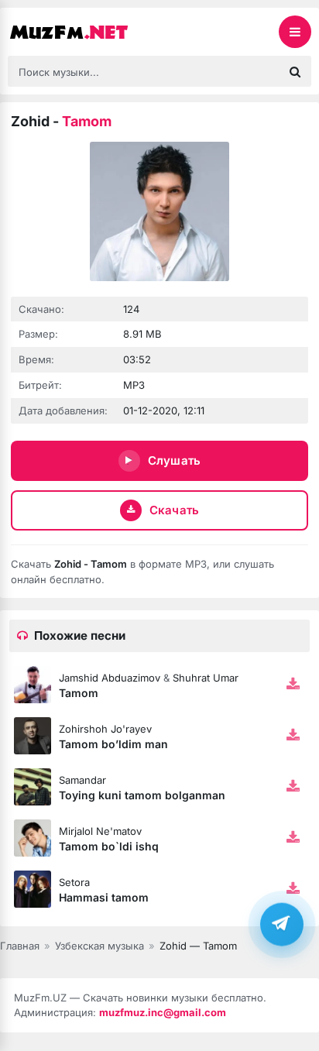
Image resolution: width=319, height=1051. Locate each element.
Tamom (78, 692)
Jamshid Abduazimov (109, 677)
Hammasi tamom (104, 897)
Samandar (82, 780)
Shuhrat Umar (205, 677)
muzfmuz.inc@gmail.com (162, 1012)
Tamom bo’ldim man (113, 743)
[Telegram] (282, 924)
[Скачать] (292, 684)
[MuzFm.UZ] (85, 31)
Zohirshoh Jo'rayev (105, 729)
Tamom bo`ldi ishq (109, 846)
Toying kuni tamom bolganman (142, 795)
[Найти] (295, 71)
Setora (74, 882)
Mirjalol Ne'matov (100, 831)
